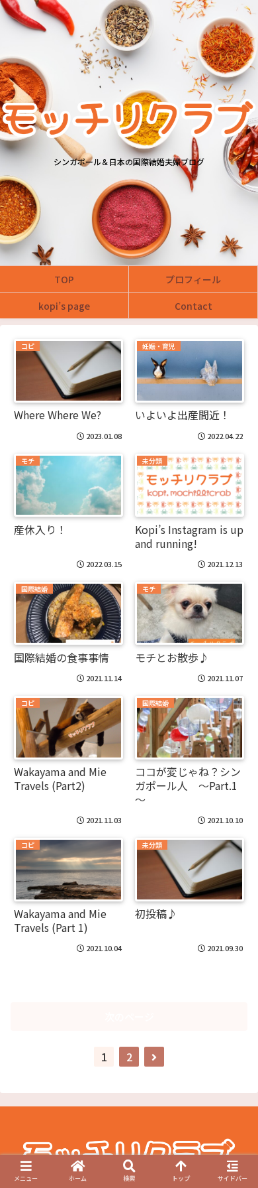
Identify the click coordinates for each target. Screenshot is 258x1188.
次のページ (129, 1016)
